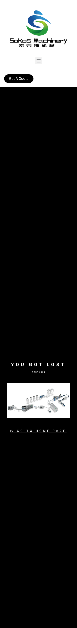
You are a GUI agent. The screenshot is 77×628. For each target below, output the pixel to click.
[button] (38, 60)
